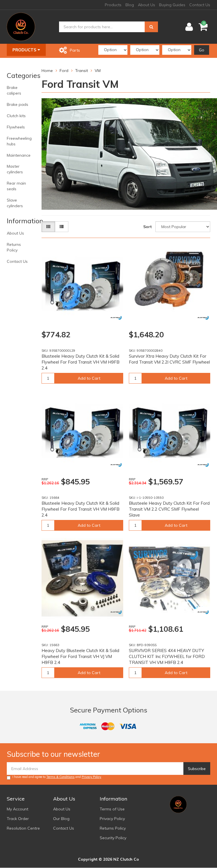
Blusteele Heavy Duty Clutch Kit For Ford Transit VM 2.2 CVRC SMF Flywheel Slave (169, 509)
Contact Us (199, 4)
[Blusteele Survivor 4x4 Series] (203, 317)
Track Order (18, 818)
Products (113, 4)
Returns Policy (14, 247)
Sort (147, 226)
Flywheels (16, 127)
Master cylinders (15, 169)
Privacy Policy (91, 777)
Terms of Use (112, 809)
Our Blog (61, 818)
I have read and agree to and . (57, 777)
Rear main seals (16, 186)
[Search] (151, 26)
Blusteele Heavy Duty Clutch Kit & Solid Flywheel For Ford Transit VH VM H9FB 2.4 (81, 362)
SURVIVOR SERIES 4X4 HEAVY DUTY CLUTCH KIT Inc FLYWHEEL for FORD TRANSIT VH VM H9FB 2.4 (167, 656)
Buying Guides (172, 4)
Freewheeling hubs (19, 141)
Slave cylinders (15, 203)
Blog (129, 4)
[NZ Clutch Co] (21, 26)
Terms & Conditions (60, 777)
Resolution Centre (23, 828)
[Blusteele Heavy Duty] (116, 317)
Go (201, 50)
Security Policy (113, 837)
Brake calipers (14, 90)
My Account (17, 809)
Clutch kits (16, 115)
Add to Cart (89, 378)
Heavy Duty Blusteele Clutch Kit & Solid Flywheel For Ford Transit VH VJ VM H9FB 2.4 (80, 656)
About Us (146, 4)
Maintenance (19, 155)
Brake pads (17, 104)
